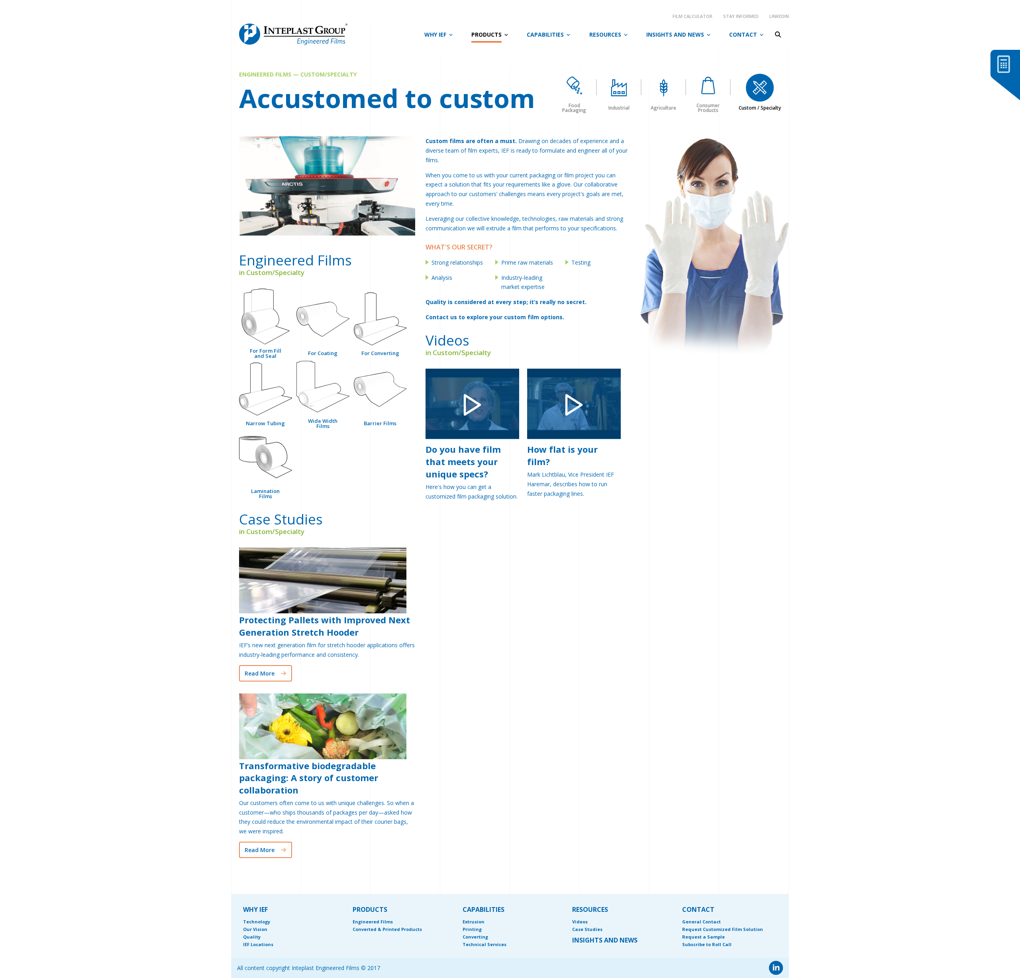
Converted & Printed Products (387, 929)
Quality (252, 937)
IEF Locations (258, 944)
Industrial (619, 107)
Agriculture (663, 107)
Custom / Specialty (760, 107)
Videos (580, 922)
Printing (472, 929)
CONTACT (698, 909)
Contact (743, 34)
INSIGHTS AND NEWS (605, 940)
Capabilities (545, 34)
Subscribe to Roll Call (707, 944)
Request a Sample (703, 937)
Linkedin (779, 16)
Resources (605, 34)
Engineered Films (373, 922)
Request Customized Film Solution (722, 929)
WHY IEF (255, 909)
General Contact (701, 922)
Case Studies (587, 929)
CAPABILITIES (483, 909)
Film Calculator (692, 16)
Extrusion (473, 922)
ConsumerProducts (708, 107)
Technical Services (484, 944)
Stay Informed (741, 16)
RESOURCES (590, 909)
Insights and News (675, 34)
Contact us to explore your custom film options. (495, 317)
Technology (256, 922)
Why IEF (435, 34)
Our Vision (255, 929)
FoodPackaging (574, 107)
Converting (475, 937)
